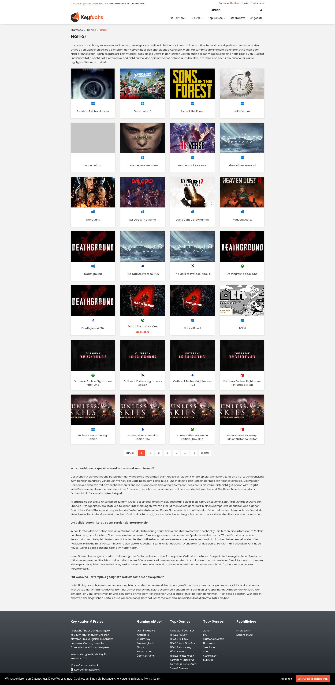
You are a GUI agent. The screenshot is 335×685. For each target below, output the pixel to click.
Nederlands (257, 3)
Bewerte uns (144, 651)
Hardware (209, 643)
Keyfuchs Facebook (86, 665)
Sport (206, 651)
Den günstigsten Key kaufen (87, 3)
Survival (208, 660)
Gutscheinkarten (213, 639)
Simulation (209, 647)
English (246, 3)
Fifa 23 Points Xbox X (182, 655)
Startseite (77, 30)
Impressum (243, 630)
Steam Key (210, 655)
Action (207, 630)
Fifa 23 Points (178, 651)
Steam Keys (237, 18)
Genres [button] (196, 18)
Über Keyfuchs (146, 655)
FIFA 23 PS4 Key (179, 639)
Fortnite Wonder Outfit (184, 664)
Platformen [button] (177, 18)
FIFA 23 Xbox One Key (182, 643)
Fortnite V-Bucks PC (182, 660)
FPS (205, 635)
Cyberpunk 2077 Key (182, 630)
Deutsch (235, 3)
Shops (140, 647)
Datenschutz (244, 635)
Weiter (205, 453)
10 (194, 453)
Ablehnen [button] (286, 678)
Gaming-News (146, 630)
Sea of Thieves (179, 668)
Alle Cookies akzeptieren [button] (313, 678)
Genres (91, 30)
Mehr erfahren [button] (152, 678)
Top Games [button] (215, 18)
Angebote (256, 18)
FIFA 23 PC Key (178, 635)
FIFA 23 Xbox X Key (180, 647)
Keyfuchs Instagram (87, 669)
